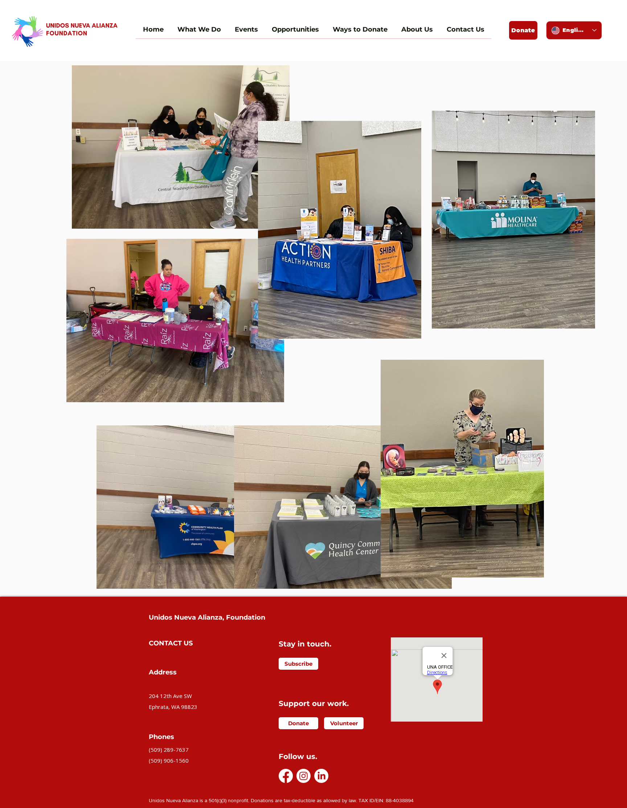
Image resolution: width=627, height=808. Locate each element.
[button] (523, 30)
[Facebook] (286, 776)
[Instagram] (303, 776)
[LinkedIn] (321, 776)
